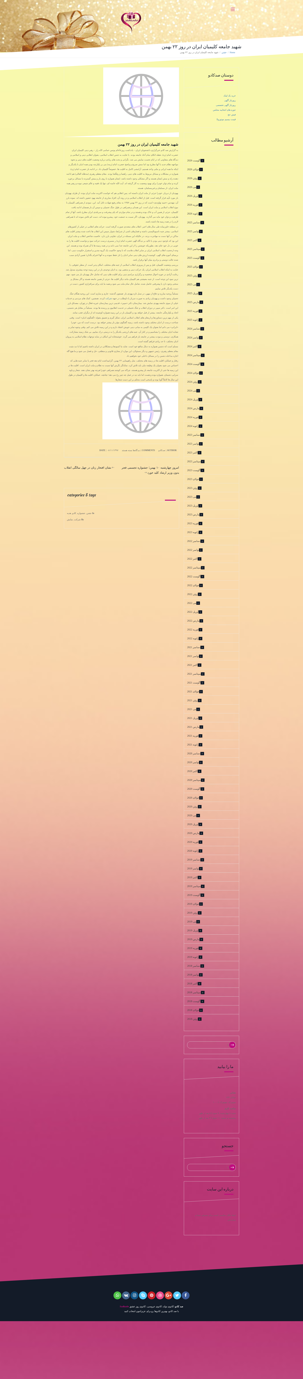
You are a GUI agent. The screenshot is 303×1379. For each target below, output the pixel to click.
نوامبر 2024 (193, 337)
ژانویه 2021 (193, 744)
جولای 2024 (193, 373)
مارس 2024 (193, 408)
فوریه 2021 (193, 735)
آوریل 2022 (193, 611)
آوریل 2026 (193, 196)
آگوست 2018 (194, 1001)
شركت (77, 519)
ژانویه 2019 (193, 957)
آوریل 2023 (193, 505)
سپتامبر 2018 (194, 992)
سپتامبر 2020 (194, 780)
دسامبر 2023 (193, 434)
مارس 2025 (193, 302)
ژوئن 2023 (192, 488)
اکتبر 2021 (192, 665)
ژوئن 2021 (192, 700)
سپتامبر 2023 (194, 461)
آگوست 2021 (194, 682)
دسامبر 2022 (193, 541)
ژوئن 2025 (192, 275)
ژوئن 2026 (192, 178)
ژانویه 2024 (193, 426)
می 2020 (191, 815)
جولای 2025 (193, 266)
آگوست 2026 (194, 160)
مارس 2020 (193, 833)
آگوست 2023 (194, 470)
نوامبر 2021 (193, 656)
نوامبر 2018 (193, 974)
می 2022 (191, 603)
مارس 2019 (193, 939)
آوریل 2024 (193, 399)
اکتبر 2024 (192, 346)
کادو (74, 513)
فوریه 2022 (193, 629)
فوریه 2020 (193, 842)
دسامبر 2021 (193, 647)
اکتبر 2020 (192, 771)
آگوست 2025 (194, 257)
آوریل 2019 (193, 930)
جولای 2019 (193, 904)
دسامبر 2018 (193, 965)
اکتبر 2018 (192, 983)
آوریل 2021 (193, 718)
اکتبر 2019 (192, 877)
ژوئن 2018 (192, 1019)
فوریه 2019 (193, 948)
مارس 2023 (193, 514)
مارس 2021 (193, 727)
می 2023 (191, 496)
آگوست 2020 (194, 788)
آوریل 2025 (193, 293)
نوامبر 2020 (193, 762)
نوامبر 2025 (193, 231)
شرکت (108, 298)
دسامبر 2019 (193, 859)
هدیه (69, 513)
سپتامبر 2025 (194, 249)
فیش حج (232, 114)
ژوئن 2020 (192, 806)
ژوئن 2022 (192, 594)
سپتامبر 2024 (194, 355)
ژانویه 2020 (193, 850)
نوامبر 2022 (193, 550)
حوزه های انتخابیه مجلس (224, 110)
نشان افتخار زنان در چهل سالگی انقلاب (87, 467)
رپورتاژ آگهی (230, 100)
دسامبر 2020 (193, 753)
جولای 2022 (193, 585)
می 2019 (191, 921)
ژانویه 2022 (193, 638)
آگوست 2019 (194, 895)
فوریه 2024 (193, 417)
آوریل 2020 (193, 824)
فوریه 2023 (193, 523)
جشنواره (81, 513)
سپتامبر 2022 (194, 567)
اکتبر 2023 (192, 452)
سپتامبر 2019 (194, 886)
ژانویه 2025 (193, 319)
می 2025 (191, 284)
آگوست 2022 (194, 576)
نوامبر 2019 (193, 868)
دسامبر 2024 (193, 328)
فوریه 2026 (193, 204)
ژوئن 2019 (192, 912)
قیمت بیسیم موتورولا (226, 119)
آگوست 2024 (194, 364)
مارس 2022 (193, 620)
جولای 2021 (193, 691)
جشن (224, 52)
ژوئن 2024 (192, 381)
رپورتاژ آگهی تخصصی (226, 105)
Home (232, 52)
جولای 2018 (193, 1010)
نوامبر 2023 (193, 443)
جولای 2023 (193, 479)
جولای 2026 (193, 169)
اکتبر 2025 (192, 240)
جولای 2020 (193, 797)
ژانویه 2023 (193, 532)
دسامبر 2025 (193, 222)
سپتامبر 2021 (194, 673)
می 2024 (191, 390)
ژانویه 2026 (193, 213)
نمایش (70, 519)
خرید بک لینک (229, 96)
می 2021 (191, 709)
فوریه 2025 (193, 311)
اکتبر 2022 (192, 558)
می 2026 (191, 187)
